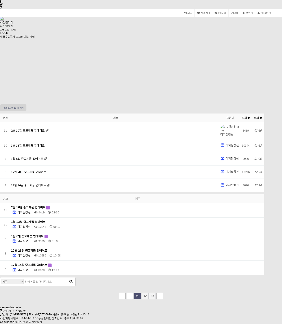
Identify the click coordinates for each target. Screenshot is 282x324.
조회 (245, 118)
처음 (122, 296)
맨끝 (159, 296)
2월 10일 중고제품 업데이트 (28, 130)
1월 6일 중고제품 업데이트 (27, 158)
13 (152, 296)
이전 (129, 296)
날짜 (257, 118)
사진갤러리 (6, 22)
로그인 (249, 13)
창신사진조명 (8, 29)
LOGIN (4, 33)
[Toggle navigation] (4, 18)
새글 (2, 36)
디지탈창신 (6, 26)
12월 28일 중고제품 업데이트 (28, 172)
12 (145, 296)
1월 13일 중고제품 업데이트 (28, 145)
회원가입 (266, 13)
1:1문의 (10, 36)
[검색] (71, 281)
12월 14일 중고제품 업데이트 (29, 185)
